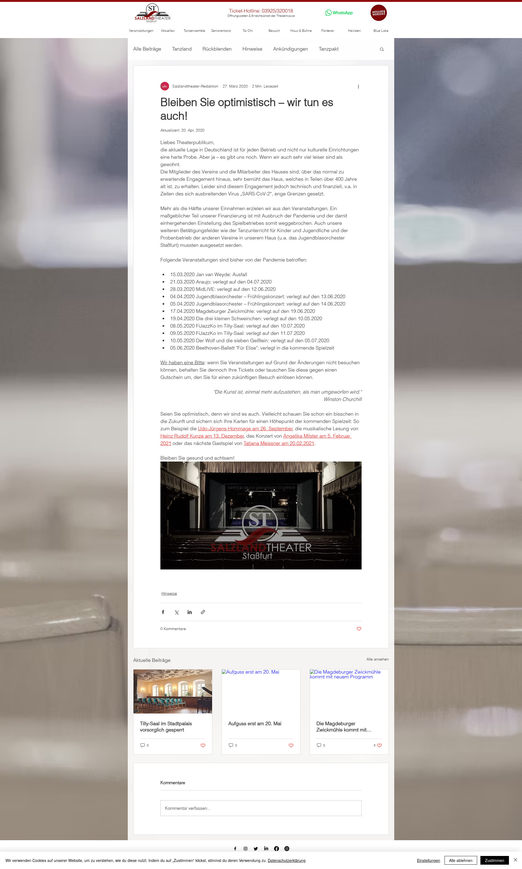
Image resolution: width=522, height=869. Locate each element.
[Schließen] (515, 860)
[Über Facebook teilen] (163, 612)
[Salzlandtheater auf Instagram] (245, 848)
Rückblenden (217, 49)
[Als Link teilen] (203, 612)
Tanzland (182, 49)
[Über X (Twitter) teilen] (176, 612)
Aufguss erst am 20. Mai (254, 723)
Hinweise (252, 49)
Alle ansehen (377, 659)
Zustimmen (494, 860)
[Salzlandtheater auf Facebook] (235, 848)
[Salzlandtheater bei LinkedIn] (266, 848)
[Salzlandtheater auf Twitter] (255, 848)
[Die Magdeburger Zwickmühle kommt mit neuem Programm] (349, 691)
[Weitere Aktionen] (358, 86)
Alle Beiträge (147, 49)
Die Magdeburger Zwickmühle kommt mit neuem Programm (341, 726)
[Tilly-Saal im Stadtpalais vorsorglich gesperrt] (172, 691)
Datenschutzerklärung (287, 860)
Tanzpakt (328, 49)
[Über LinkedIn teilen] (189, 612)
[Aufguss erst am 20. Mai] (261, 691)
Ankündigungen (290, 49)
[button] (141, 30)
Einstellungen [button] (428, 860)
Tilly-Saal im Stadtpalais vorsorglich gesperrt (166, 726)
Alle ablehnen (461, 860)
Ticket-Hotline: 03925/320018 (261, 11)
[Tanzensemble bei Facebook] (276, 848)
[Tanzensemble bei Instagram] (286, 848)
